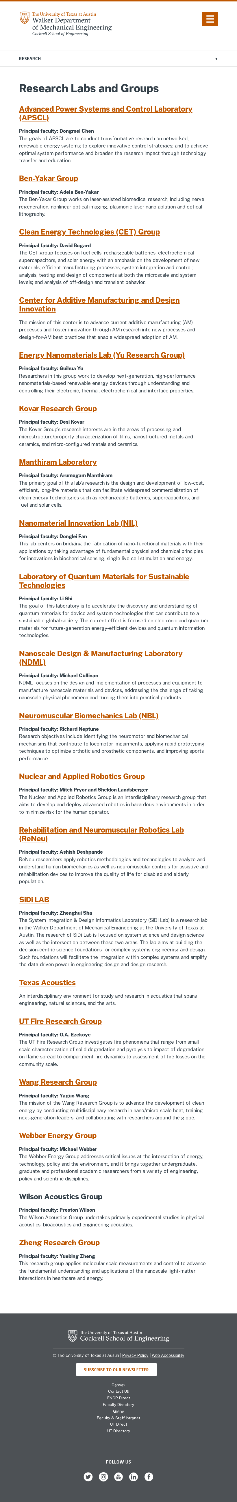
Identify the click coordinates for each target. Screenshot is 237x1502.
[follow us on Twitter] (88, 1480)
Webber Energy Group (58, 1135)
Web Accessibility (168, 1355)
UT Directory (118, 1431)
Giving (118, 1411)
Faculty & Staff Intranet (118, 1418)
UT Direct (118, 1424)
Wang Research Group (58, 1082)
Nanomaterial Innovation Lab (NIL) (78, 523)
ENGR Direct (118, 1398)
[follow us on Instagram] (103, 1480)
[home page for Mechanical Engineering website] (65, 35)
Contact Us (118, 1391)
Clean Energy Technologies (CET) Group (89, 232)
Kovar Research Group (58, 408)
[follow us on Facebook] (148, 1480)
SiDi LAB (34, 899)
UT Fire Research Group (60, 1021)
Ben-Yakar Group (48, 178)
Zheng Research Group (59, 1242)
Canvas (118, 1385)
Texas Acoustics (47, 982)
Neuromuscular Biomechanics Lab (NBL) (89, 715)
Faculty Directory (118, 1404)
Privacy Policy (135, 1355)
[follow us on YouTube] (118, 1480)
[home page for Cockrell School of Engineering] (118, 1340)
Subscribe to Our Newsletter (116, 1369)
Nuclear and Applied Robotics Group (82, 776)
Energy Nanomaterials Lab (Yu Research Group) (102, 355)
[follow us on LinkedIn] (133, 1480)
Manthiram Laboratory (58, 462)
